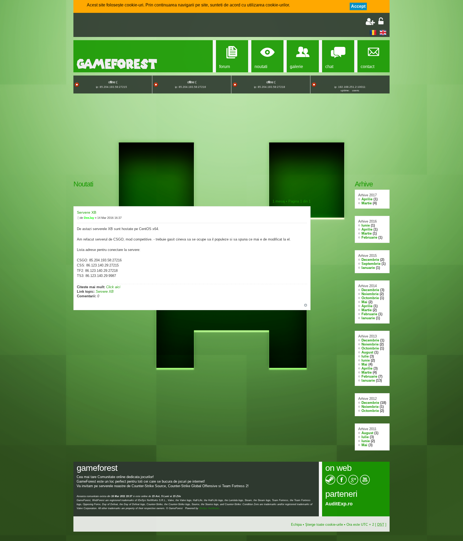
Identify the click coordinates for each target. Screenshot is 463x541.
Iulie (365, 356)
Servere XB (86, 212)
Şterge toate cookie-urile (324, 525)
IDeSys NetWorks (209, 508)
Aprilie (366, 199)
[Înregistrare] (370, 21)
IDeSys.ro (336, 503)
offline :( (112, 82)
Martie (366, 203)
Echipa (296, 525)
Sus (305, 305)
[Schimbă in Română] (373, 32)
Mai (364, 302)
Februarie (369, 237)
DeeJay (89, 217)
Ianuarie (368, 268)
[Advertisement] (139, 25)
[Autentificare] (381, 21)
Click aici (113, 287)
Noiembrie (370, 294)
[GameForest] (117, 64)
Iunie (365, 225)
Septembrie (370, 264)
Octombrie (370, 298)
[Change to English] (383, 32)
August (367, 352)
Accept (358, 6)
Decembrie (370, 260)
